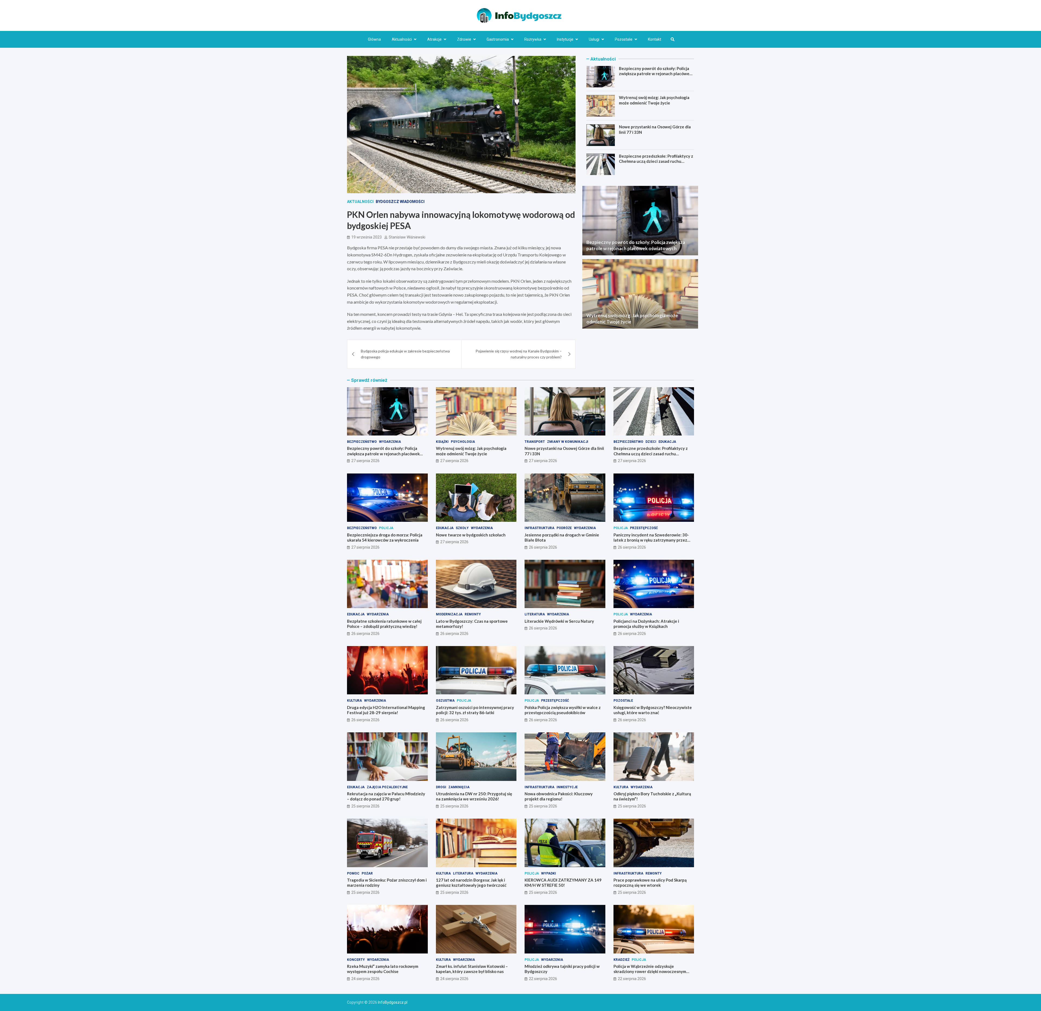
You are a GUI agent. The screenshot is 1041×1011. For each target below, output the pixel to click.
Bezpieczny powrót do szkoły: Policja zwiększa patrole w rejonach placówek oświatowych (655, 73)
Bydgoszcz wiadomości (400, 201)
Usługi (594, 39)
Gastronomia (498, 39)
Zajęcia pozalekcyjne (387, 787)
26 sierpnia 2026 (543, 547)
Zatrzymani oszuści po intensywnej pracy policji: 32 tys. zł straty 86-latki (475, 710)
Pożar (367, 873)
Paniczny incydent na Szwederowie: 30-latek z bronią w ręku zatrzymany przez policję (651, 540)
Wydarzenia (390, 442)
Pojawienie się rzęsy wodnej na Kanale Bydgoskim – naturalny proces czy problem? (518, 354)
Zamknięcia (459, 787)
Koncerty (356, 960)
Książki (442, 442)
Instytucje (565, 39)
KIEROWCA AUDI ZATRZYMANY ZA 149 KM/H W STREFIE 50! (563, 883)
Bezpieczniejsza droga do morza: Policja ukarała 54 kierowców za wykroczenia (384, 537)
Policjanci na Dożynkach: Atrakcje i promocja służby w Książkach (646, 624)
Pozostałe (623, 39)
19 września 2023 (366, 237)
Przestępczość (644, 528)
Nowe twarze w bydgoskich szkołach (471, 534)
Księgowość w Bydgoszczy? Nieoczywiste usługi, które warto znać (652, 710)
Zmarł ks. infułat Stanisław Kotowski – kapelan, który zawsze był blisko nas (472, 969)
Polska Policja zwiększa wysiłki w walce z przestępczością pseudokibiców (563, 710)
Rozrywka (532, 39)
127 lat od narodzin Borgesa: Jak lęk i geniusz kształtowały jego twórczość (471, 883)
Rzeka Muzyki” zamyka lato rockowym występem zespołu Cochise (382, 969)
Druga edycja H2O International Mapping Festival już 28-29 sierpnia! (386, 710)
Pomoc (353, 873)
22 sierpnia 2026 (543, 979)
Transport (535, 442)
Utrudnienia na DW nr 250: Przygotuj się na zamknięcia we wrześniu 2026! (474, 796)
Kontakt (654, 39)
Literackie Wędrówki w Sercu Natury (559, 621)
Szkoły (462, 528)
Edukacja (667, 442)
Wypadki (548, 873)
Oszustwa (445, 700)
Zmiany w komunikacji (567, 442)
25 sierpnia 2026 (365, 806)
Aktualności (402, 39)
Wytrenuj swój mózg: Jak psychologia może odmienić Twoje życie (654, 100)
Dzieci (650, 442)
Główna (374, 39)
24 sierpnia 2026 (365, 979)
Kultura (354, 700)
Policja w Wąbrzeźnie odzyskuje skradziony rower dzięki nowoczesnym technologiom (649, 971)
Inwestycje (567, 787)
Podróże (564, 528)
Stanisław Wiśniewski (407, 237)
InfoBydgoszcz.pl (392, 1002)
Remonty (473, 614)
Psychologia (463, 442)
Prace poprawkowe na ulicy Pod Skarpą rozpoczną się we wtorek (650, 883)
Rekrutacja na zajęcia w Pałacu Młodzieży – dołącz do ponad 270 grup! (386, 796)
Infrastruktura (539, 528)
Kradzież (621, 960)
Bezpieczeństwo (362, 442)
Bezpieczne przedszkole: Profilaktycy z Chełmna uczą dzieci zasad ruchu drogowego (656, 161)
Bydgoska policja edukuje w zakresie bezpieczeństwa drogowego (405, 354)
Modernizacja (449, 614)
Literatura (535, 614)
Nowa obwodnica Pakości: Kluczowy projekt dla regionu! (559, 796)
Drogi (441, 787)
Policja (386, 528)
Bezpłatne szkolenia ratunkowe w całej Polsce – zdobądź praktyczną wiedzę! (384, 624)
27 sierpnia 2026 (365, 461)
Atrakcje (434, 39)
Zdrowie (464, 39)
